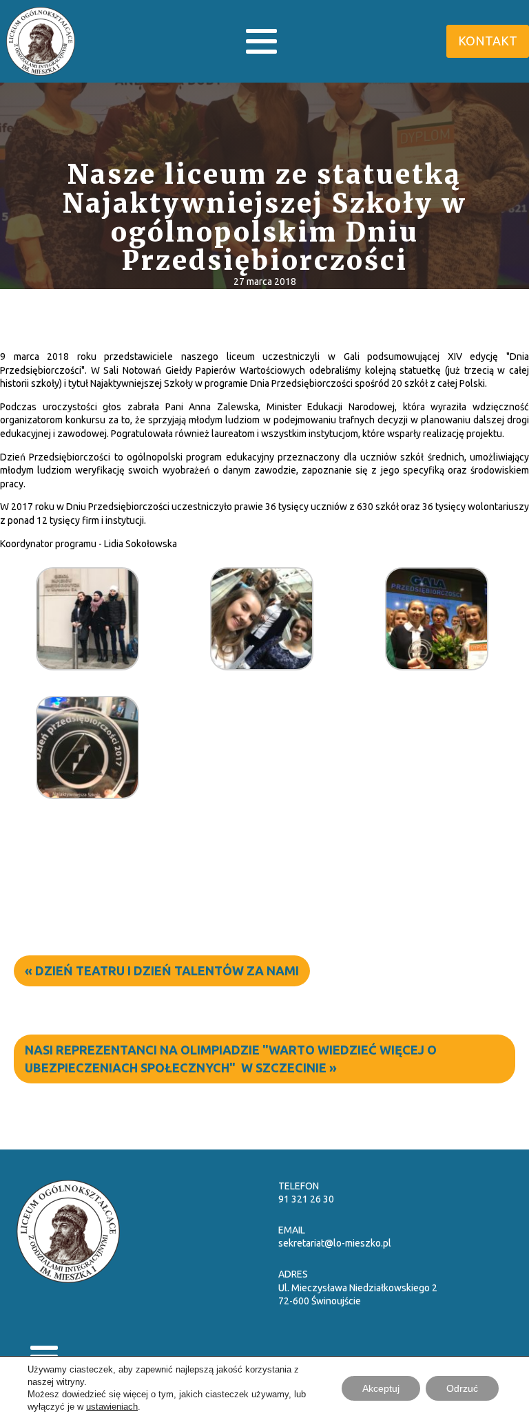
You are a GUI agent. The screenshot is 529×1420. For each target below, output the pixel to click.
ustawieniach (112, 1406)
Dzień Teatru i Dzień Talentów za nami (167, 970)
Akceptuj (381, 1388)
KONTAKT (487, 40)
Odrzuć (462, 1388)
